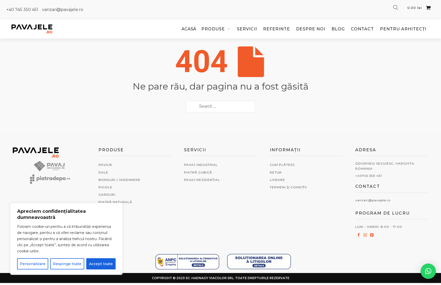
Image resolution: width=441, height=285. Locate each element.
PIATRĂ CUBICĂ (198, 172)
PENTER (106, 210)
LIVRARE (277, 180)
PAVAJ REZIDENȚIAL (202, 180)
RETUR (276, 172)
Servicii (247, 29)
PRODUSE (213, 29)
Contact (362, 29)
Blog (338, 29)
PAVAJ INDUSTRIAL (201, 165)
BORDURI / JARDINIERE (119, 180)
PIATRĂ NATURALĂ (115, 202)
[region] (66, 239)
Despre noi (310, 29)
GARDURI (107, 194)
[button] (428, 271)
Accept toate (101, 264)
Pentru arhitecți (403, 29)
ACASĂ (188, 29)
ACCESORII (108, 217)
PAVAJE (105, 165)
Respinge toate (67, 264)
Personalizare (32, 264)
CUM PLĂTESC (282, 165)
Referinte (276, 29)
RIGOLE (105, 187)
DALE (103, 172)
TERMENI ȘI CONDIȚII (288, 187)
